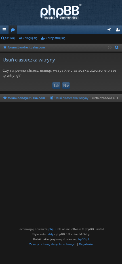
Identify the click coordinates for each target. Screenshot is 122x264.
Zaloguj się (30, 38)
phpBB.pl (83, 239)
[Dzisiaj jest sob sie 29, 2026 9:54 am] (110, 47)
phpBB (53, 229)
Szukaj (9, 38)
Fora (14, 31)
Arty (50, 234)
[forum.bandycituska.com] (61, 12)
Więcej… (5, 31)
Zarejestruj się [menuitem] (119, 31)
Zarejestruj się (55, 38)
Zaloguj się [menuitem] (110, 31)
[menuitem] (116, 47)
